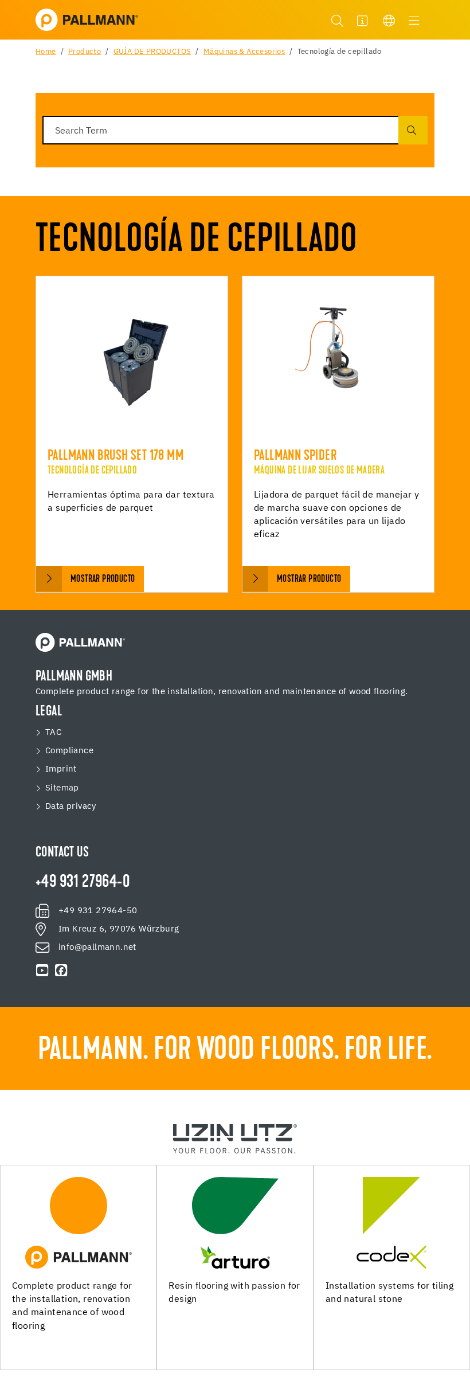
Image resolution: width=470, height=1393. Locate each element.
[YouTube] (42, 970)
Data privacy (70, 806)
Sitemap (62, 788)
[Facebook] (61, 970)
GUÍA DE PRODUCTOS (152, 52)
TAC (53, 732)
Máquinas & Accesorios (244, 52)
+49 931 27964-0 (83, 882)
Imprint (61, 769)
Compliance (69, 750)
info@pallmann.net (97, 947)
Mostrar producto (102, 579)
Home (46, 52)
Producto (84, 52)
